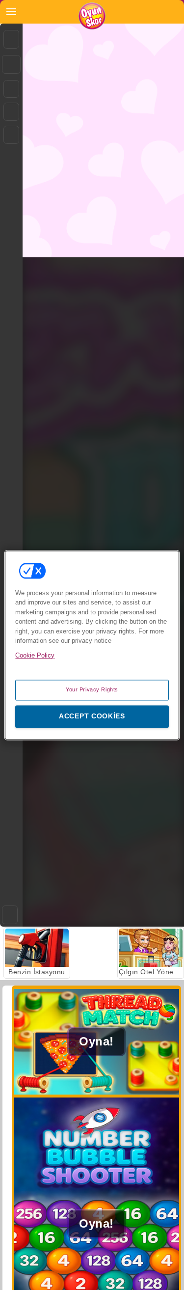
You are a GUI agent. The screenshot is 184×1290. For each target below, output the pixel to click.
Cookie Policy (34, 655)
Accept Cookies (92, 716)
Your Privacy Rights (92, 689)
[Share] (11, 64)
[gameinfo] (11, 135)
